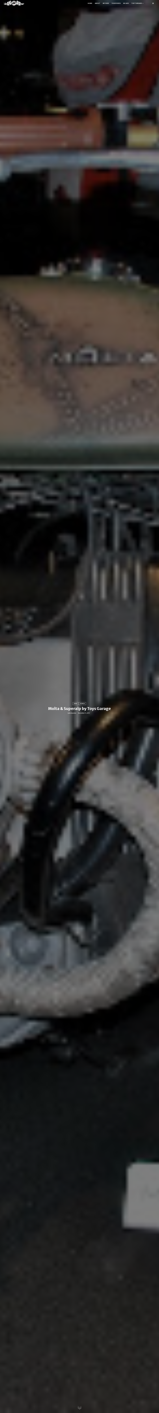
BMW (75, 703)
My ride (106, 3)
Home (90, 3)
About (97, 3)
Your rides (116, 3)
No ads (126, 3)
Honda (82, 703)
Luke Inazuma (72, 713)
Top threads (136, 3)
